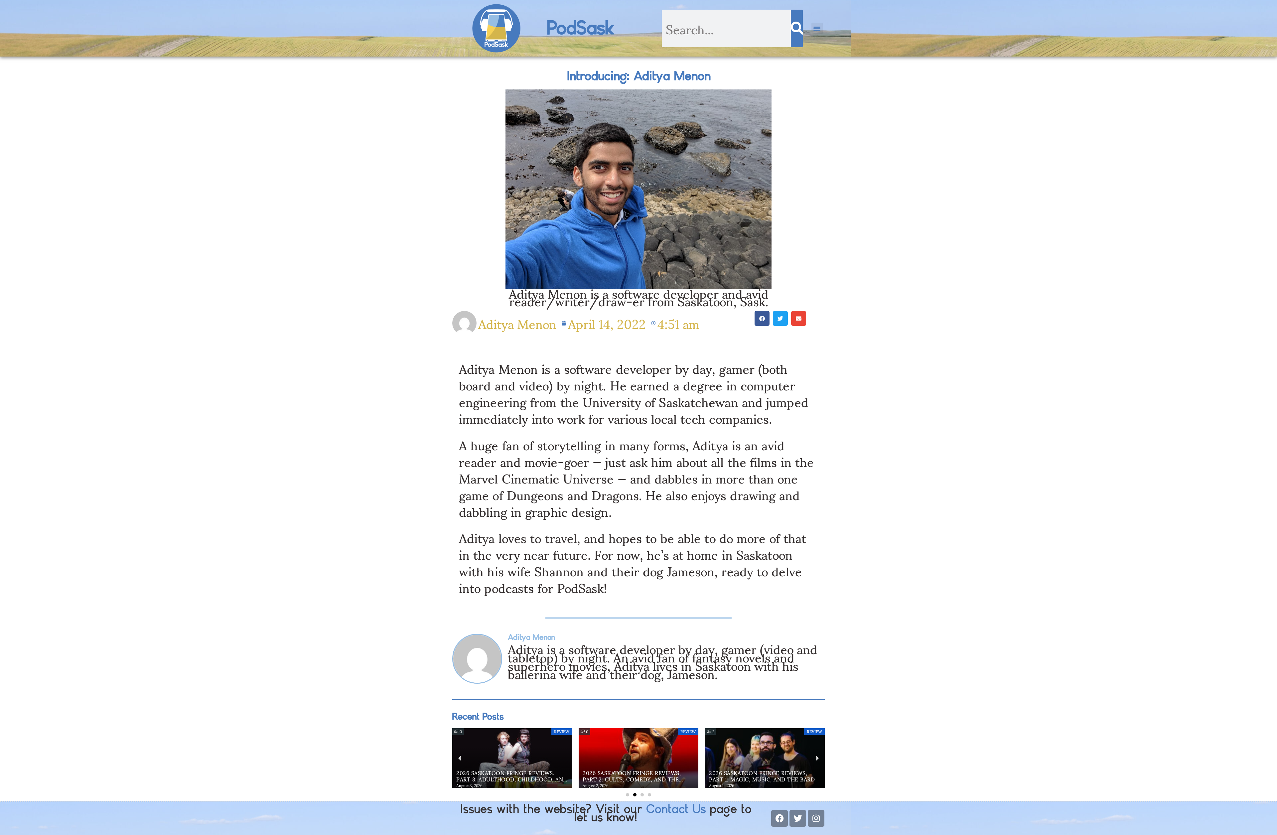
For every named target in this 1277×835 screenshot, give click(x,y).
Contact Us (676, 809)
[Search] (797, 28)
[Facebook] (779, 818)
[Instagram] (816, 818)
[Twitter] (797, 818)
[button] (817, 28)
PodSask (581, 28)
